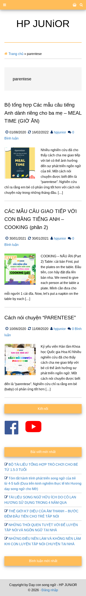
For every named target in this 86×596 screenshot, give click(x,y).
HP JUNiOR (43, 23)
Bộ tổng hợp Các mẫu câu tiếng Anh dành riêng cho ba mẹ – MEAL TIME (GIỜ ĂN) (42, 113)
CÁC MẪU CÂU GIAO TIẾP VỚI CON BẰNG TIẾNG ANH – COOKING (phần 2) (40, 219)
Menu (43, 5)
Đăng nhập (50, 590)
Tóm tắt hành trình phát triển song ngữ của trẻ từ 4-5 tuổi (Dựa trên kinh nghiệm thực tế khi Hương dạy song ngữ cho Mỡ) (42, 484)
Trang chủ (16, 54)
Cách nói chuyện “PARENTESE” (40, 317)
